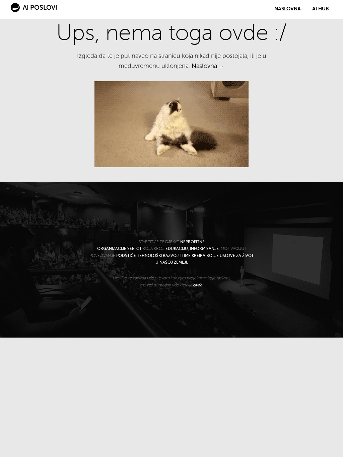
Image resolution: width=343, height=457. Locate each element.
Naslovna (287, 9)
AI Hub (320, 9)
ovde (197, 285)
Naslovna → (208, 66)
